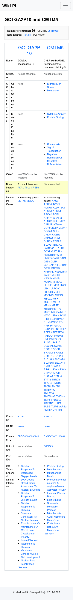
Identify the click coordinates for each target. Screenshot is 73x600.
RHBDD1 (49, 335)
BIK (55, 221)
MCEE (57, 292)
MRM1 (47, 305)
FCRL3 (58, 251)
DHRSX (48, 241)
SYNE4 (58, 376)
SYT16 (47, 379)
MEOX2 (48, 298)
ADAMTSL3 (24, 187)
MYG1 (47, 312)
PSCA (47, 329)
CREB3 (56, 234)
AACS (55, 200)
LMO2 (63, 285)
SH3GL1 (48, 352)
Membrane (53, 90)
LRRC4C (55, 288)
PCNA (63, 315)
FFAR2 (58, 254)
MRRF (55, 305)
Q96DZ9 (48, 446)
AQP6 (56, 214)
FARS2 (60, 248)
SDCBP (48, 349)
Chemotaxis (53, 144)
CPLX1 (57, 231)
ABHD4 (48, 204)
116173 (48, 416)
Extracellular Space (54, 85)
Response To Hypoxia (28, 545)
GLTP (54, 261)
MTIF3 (57, 308)
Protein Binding (55, 117)
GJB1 (47, 261)
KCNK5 (48, 281)
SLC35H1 (49, 362)
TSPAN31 (49, 403)
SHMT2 (48, 356)
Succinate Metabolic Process (52, 506)
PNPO (54, 322)
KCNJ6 (56, 278)
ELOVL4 (48, 244)
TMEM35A (49, 396)
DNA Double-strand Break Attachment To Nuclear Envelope (30, 484)
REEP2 (48, 332)
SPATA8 (55, 366)
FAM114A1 (50, 248)
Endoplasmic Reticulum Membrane (54, 527)
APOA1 (48, 211)
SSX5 (63, 369)
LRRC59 (48, 292)
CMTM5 (55, 47)
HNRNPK (49, 271)
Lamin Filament (29, 540)
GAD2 (63, 258)
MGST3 (48, 302)
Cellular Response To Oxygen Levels (29, 496)
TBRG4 (56, 379)
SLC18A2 (49, 359)
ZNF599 (57, 410)
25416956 (53, 30)
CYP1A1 (48, 238)
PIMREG (49, 319)
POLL (62, 322)
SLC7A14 (60, 362)
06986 (47, 426)
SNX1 (47, 366)
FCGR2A (49, 251)
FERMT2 (49, 254)
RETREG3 (58, 332)
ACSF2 (56, 204)
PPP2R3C (55, 325)
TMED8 (56, 386)
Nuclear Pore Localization (28, 562)
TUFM (54, 406)
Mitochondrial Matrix (54, 474)
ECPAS (57, 241)
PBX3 (55, 315)
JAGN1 (48, 275)
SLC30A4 (60, 359)
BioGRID (27, 35)
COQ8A (48, 231)
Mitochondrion (54, 469)
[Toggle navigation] (65, 5)
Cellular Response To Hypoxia (28, 506)
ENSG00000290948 (28, 436)
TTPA (58, 403)
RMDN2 (58, 335)
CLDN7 (63, 227)
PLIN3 (47, 322)
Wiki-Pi (9, 5)
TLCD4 (47, 386)
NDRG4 (55, 312)
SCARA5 (49, 345)
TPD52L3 (56, 399)
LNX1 (47, 288)
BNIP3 (61, 221)
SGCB (56, 349)
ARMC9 (48, 221)
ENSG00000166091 (54, 436)
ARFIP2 (57, 217)
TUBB (47, 406)
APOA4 (57, 211)
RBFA (63, 329)
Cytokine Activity (56, 114)
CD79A (54, 227)
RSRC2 (57, 339)
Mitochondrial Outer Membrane (56, 514)
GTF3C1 (55, 268)
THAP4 (48, 383)
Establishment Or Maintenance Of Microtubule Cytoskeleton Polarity (30, 530)
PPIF (46, 325)
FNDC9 (48, 258)
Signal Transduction (54, 149)
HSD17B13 (61, 271)
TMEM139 (49, 389)
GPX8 (47, 268)
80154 (21, 416)
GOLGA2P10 (29, 50)
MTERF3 (49, 308)
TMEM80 (61, 396)
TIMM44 (56, 383)
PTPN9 (55, 329)
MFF (55, 298)
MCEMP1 (49, 295)
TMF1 (47, 399)
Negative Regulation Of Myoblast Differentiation (54, 159)
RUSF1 (48, 342)
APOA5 (48, 214)
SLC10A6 (58, 356)
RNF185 (48, 339)
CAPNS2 (49, 224)
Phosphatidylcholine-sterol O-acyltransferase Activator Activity (56, 484)
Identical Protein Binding (56, 494)
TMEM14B (49, 393)
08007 (21, 426)
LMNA (30, 200)
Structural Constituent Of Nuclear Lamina (29, 516)
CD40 (47, 227)
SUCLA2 (48, 376)
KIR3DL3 (57, 281)
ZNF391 (48, 410)
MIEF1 (56, 302)
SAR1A (56, 342)
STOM (56, 372)
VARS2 (62, 406)
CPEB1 (35, 187)
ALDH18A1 (59, 207)
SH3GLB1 (59, 352)
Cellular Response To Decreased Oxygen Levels (29, 471)
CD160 (58, 224)
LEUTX (48, 285)
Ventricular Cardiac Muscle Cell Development (30, 553)
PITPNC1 (59, 319)
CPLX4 (47, 234)
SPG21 (48, 369)
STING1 (48, 372)
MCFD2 (59, 295)
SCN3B (58, 345)
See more (22, 567)
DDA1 (57, 238)
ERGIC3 (57, 244)
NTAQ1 (48, 315)
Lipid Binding (54, 499)
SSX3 (55, 369)
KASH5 (48, 278)
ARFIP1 (48, 217)
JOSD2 (56, 275)
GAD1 (55, 258)
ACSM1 (48, 207)
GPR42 (62, 265)
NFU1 (63, 312)
